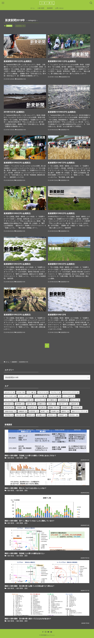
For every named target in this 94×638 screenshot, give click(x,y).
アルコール (43, 392)
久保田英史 (63, 400)
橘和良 (65, 411)
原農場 (41, 404)
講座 (26, 458)
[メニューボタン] (3, 3)
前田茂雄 (9, 404)
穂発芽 (30, 415)
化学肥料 (20, 404)
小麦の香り (63, 404)
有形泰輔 (77, 407)
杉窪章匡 (33, 411)
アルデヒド (55, 392)
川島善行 (20, 407)
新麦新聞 (9, 26)
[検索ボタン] (91, 3)
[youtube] (48, 632)
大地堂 (51, 404)
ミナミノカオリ (11, 400)
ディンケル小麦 (40, 396)
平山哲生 (32, 407)
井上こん (75, 400)
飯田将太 (52, 415)
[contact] (51, 632)
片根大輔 (20, 415)
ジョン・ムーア (25, 396)
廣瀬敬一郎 (53, 407)
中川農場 (52, 400)
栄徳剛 (55, 411)
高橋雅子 (62, 415)
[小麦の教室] (47, 3)
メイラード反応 (26, 400)
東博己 (45, 411)
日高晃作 (66, 407)
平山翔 (42, 407)
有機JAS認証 (10, 411)
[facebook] (43, 632)
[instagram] (46, 632)
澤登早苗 (9, 415)
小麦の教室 (10, 458)
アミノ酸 (31, 392)
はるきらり (9, 392)
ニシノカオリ (68, 396)
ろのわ (21, 392)
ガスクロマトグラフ (71, 392)
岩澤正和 (9, 407)
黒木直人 (73, 415)
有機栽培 (22, 411)
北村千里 (31, 404)
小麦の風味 (19, 458)
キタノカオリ (10, 396)
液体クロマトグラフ (79, 411)
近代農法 (41, 415)
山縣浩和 (74, 404)
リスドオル (40, 400)
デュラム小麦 (55, 396)
